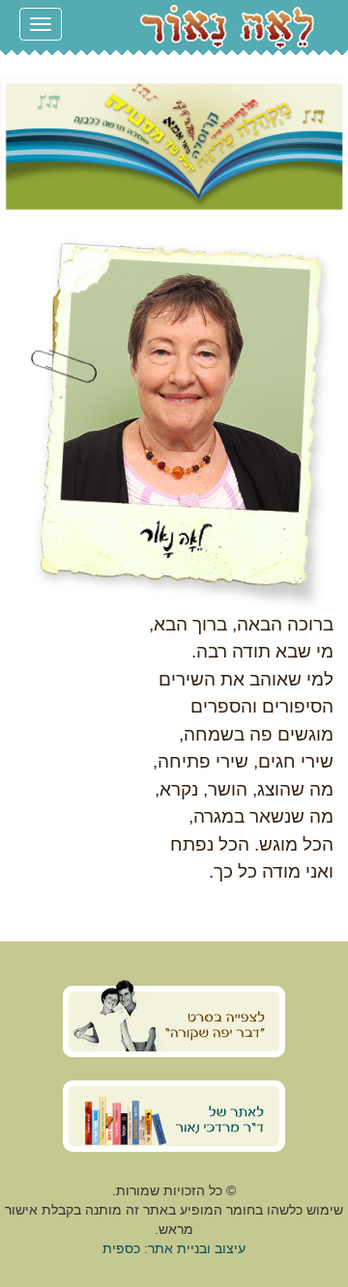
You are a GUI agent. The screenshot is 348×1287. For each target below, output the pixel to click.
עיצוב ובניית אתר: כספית (174, 1248)
